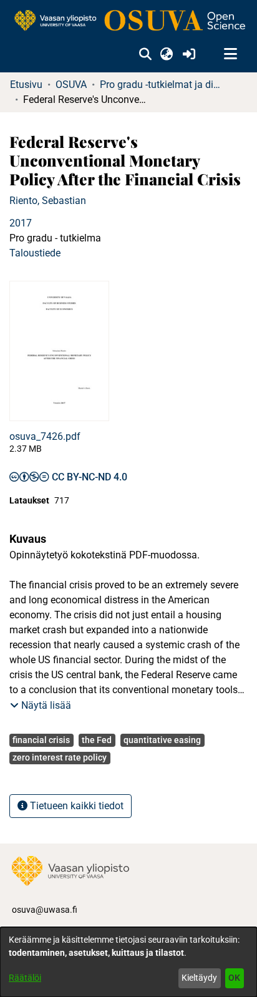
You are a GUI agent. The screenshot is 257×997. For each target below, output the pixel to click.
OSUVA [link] (71, 84)
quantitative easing (162, 740)
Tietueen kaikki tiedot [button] (75, 806)
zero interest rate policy (59, 757)
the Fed (97, 740)
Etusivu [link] (26, 84)
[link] (128, 21)
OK (234, 978)
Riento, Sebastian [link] (47, 201)
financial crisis (41, 740)
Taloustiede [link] (35, 253)
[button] (145, 54)
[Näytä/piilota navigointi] (230, 54)
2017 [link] (20, 223)
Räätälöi (25, 978)
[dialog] (128, 962)
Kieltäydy (199, 978)
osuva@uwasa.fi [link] (44, 910)
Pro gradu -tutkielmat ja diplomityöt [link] (162, 84)
